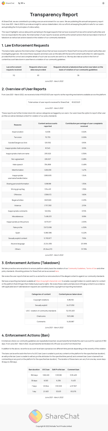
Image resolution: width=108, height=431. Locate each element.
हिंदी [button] (22, 3)
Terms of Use (91, 268)
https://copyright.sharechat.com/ (49, 281)
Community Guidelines (76, 268)
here (57, 271)
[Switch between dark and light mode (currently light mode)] (103, 3)
